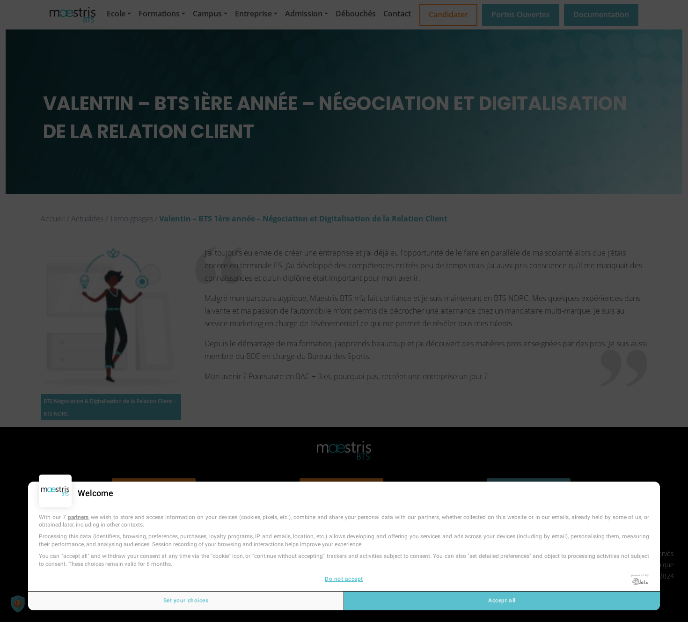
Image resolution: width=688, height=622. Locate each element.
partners (78, 517)
